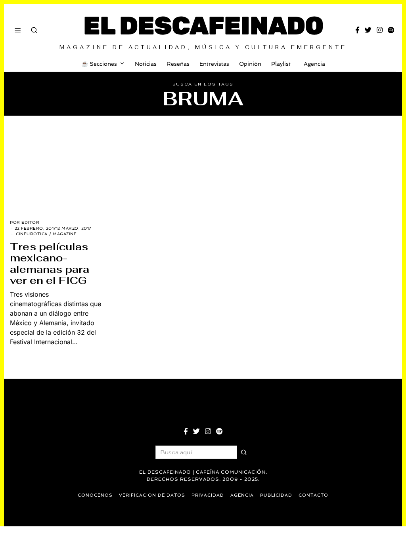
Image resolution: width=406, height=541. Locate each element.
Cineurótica (32, 234)
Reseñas (178, 64)
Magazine (65, 234)
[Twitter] (368, 30)
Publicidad (276, 495)
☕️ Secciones (99, 64)
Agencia (314, 64)
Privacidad (208, 495)
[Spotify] (391, 30)
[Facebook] (357, 30)
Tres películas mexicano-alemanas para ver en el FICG (49, 264)
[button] (244, 452)
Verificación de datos (152, 495)
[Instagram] (380, 30)
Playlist (281, 64)
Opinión (250, 64)
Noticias (146, 64)
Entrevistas (214, 64)
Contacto (313, 495)
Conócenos (95, 495)
